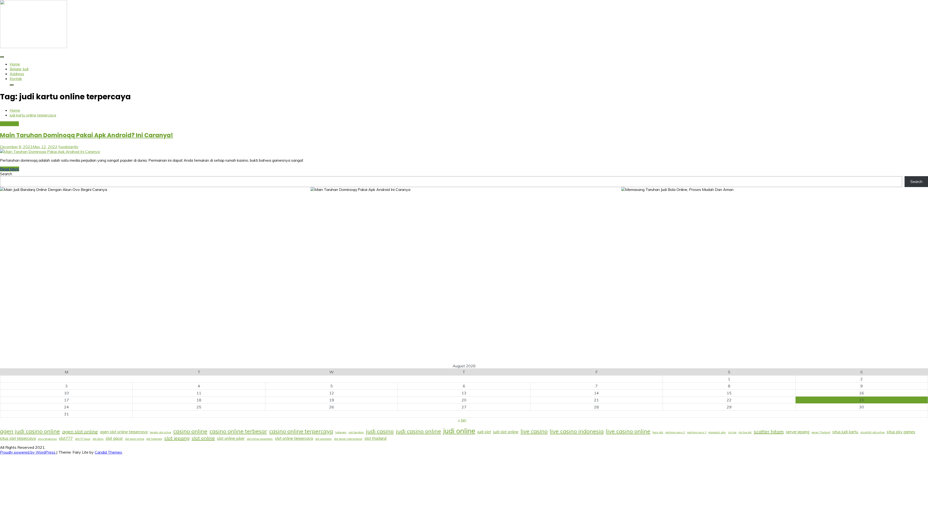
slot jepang (176, 438)
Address (17, 73)
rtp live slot (745, 432)
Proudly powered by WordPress (28, 452)
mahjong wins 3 (696, 432)
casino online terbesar (238, 431)
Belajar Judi (19, 68)
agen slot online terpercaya (124, 431)
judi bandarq (356, 432)
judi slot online (505, 431)
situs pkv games (901, 431)
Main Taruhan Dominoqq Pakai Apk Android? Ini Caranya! (86, 135)
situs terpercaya (47, 439)
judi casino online (418, 431)
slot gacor (114, 438)
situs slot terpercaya (18, 438)
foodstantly (68, 146)
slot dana (98, 439)
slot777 (66, 438)
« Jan (462, 420)
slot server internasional (348, 439)
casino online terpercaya (301, 431)
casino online (190, 431)
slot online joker (231, 438)
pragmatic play (717, 432)
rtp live (732, 432)
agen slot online (80, 431)
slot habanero (154, 439)
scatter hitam (769, 431)
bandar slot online (160, 432)
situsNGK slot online (872, 432)
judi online (459, 430)
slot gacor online (134, 439)
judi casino (380, 431)
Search (6, 173)
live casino (534, 431)
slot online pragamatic (260, 439)
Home (15, 64)
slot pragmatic (323, 439)
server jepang (797, 431)
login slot (657, 432)
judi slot (484, 431)
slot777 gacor (82, 439)
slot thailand (375, 438)
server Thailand (821, 432)
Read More (9, 169)
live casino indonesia (577, 431)
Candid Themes (108, 452)
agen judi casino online (30, 431)
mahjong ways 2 (675, 432)
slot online (203, 438)
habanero (340, 432)
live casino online (628, 431)
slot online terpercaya (294, 438)
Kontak (16, 78)
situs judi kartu (845, 431)
